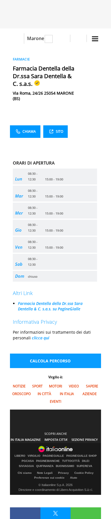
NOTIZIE (19, 386)
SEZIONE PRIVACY (84, 439)
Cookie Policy (84, 472)
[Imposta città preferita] (17, 38)
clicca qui (40, 338)
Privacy (63, 472)
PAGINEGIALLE (53, 455)
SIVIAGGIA (26, 466)
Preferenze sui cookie (49, 477)
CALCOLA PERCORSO (50, 361)
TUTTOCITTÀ (71, 461)
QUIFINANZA (45, 466)
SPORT (37, 386)
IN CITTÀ (44, 393)
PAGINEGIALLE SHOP (81, 455)
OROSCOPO (21, 393)
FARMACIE (21, 59)
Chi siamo (25, 472)
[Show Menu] (95, 38)
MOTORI (55, 386)
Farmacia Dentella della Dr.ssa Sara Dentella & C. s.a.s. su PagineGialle (50, 306)
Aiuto (73, 477)
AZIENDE (90, 393)
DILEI (85, 461)
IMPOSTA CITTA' (56, 439)
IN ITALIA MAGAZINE (26, 439)
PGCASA (28, 461)
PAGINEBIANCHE (48, 461)
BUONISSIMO (65, 466)
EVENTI (55, 401)
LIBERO (20, 455)
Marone (35, 38)
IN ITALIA (67, 393)
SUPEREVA (84, 466)
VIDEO (74, 386)
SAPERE (92, 386)
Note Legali (45, 472)
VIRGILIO (34, 455)
